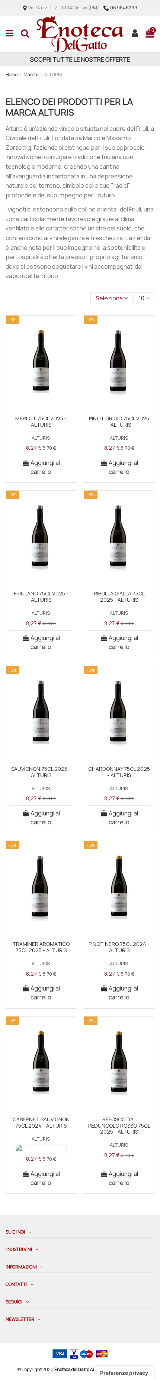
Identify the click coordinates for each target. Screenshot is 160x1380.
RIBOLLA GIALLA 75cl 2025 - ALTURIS (119, 596)
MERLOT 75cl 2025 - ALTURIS (41, 421)
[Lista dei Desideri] (41, 402)
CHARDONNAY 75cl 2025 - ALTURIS (119, 772)
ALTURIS (41, 437)
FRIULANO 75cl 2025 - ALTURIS (41, 596)
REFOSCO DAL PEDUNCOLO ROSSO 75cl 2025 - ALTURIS (119, 1125)
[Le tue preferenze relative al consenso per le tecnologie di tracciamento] (124, 1373)
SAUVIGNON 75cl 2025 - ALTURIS (41, 772)
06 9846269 (123, 7)
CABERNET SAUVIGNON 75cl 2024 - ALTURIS (41, 1122)
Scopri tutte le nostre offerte (80, 59)
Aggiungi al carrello (45, 467)
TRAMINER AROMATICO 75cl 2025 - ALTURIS (41, 947)
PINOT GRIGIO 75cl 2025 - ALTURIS (119, 421)
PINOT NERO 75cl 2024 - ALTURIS (119, 947)
